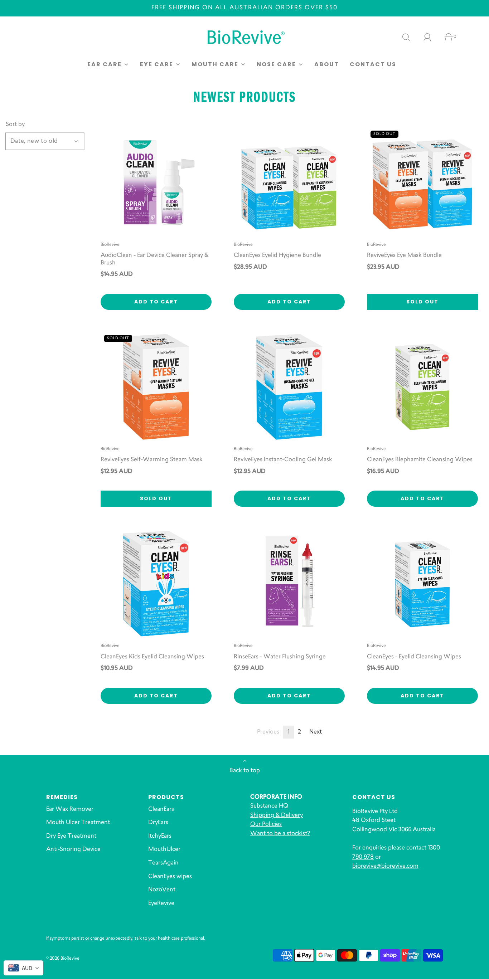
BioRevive (110, 245)
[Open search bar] (410, 37)
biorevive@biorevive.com (385, 866)
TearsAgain (163, 863)
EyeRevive (161, 903)
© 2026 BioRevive (62, 958)
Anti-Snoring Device (73, 849)
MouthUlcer (164, 849)
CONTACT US (373, 64)
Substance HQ (269, 806)
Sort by (15, 124)
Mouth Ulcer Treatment (78, 822)
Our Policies (266, 824)
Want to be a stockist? (280, 834)
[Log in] (431, 37)
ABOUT (326, 64)
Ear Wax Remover (69, 809)
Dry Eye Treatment (71, 836)
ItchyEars (159, 836)
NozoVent (161, 890)
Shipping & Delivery (276, 815)
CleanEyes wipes (170, 877)
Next (315, 732)
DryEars (158, 822)
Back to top (244, 771)
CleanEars (161, 809)
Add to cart (156, 301)
